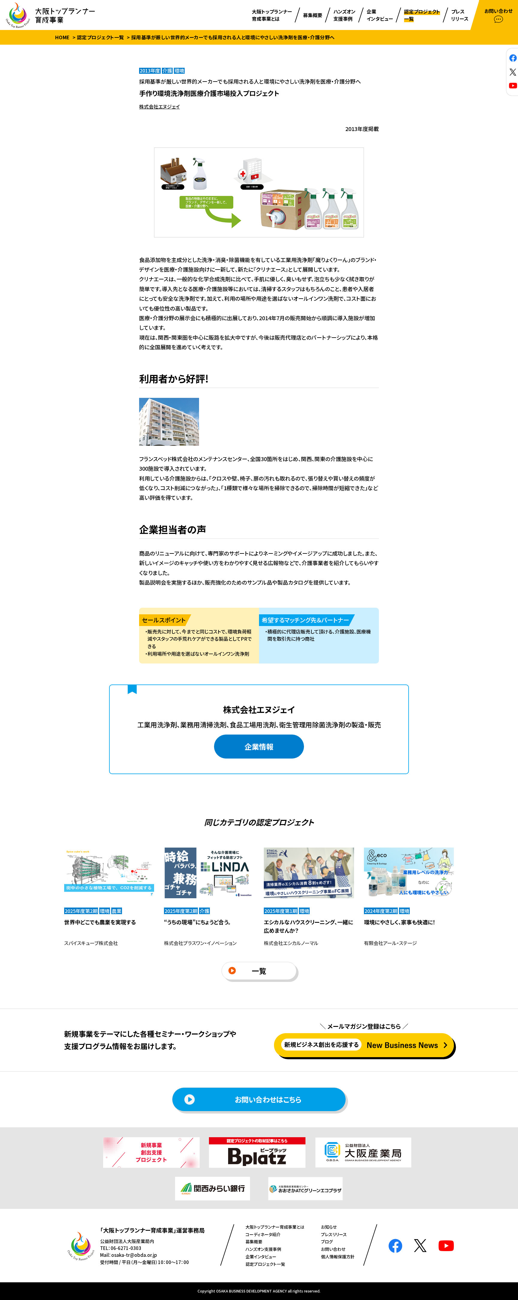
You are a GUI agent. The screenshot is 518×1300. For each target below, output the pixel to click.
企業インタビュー (261, 1257)
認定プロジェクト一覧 (100, 37)
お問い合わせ (333, 1249)
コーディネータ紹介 (263, 1234)
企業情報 (259, 746)
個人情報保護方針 (338, 1257)
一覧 (259, 970)
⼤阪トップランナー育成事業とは (275, 1227)
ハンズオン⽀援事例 (263, 1249)
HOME (62, 37)
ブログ (327, 1242)
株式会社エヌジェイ (159, 106)
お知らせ (329, 1227)
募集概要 (254, 1242)
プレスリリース (334, 1234)
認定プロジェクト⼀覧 (265, 1264)
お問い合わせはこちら (268, 1099)
